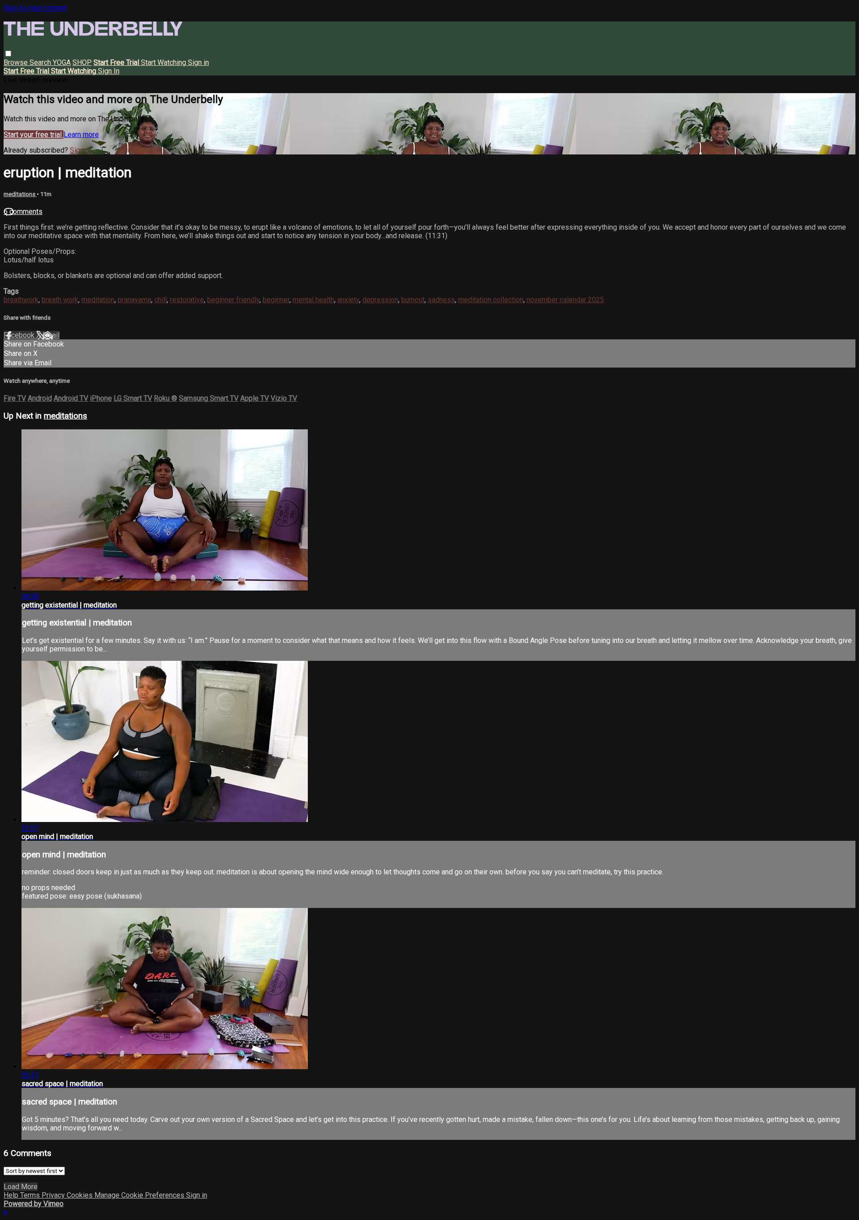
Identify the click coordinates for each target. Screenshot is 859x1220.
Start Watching (164, 62)
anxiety (348, 299)
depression (380, 299)
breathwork (21, 299)
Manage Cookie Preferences (140, 1195)
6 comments (23, 211)
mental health (313, 299)
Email (51, 335)
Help (12, 1195)
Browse (17, 62)
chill (160, 299)
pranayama (134, 299)
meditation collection (490, 299)
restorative (187, 299)
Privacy (54, 1195)
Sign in (198, 62)
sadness (441, 299)
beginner (276, 299)
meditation (98, 299)
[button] (8, 53)
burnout (413, 299)
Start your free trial (34, 134)
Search (41, 62)
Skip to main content (35, 8)
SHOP (82, 62)
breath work (60, 299)
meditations (20, 194)
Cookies (80, 1195)
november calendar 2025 (565, 299)
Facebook (20, 335)
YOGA (62, 62)
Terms (31, 1195)
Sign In (108, 71)
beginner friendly (233, 299)
